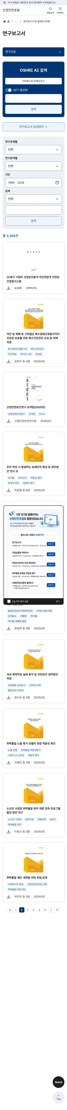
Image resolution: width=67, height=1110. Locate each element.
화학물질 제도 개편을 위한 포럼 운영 (27, 877)
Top (58, 1099)
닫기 (58, 601)
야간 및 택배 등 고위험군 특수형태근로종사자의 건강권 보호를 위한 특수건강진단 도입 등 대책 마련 (33, 338)
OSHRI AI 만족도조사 (33, 81)
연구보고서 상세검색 (31, 128)
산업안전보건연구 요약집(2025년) (26, 407)
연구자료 (10, 52)
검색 (33, 109)
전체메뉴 (60, 13)
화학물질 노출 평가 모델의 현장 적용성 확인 (31, 743)
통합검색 (50, 13)
